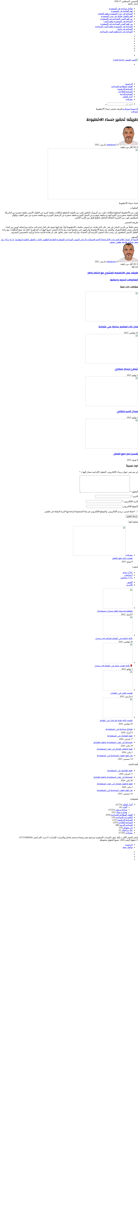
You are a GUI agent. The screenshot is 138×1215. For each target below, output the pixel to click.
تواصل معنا (128, 847)
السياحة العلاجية (125, 92)
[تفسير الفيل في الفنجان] (118, 690)
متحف (112, 242)
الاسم (134, 496)
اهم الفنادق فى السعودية (122, 11)
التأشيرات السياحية (124, 817)
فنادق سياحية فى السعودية (121, 8)
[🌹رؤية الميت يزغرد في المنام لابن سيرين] (118, 662)
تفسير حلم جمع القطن (125, 453)
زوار (3, 239)
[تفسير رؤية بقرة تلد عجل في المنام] (118, 717)
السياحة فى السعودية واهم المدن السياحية (114, 26)
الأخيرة (130, 585)
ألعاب (124, 807)
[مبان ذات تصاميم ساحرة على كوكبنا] (111, 320)
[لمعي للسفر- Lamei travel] (125, 60)
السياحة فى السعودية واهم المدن (118, 21)
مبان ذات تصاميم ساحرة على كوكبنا (118, 326)
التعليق (134, 492)
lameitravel (111, 144)
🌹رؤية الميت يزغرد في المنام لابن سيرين (114, 666)
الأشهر (130, 582)
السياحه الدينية (126, 94)
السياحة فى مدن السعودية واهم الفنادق (115, 14)
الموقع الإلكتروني (130, 506)
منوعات (129, 99)
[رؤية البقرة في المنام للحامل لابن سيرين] (118, 635)
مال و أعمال (127, 830)
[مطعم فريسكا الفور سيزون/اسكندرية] (118, 608)
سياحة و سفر (121, 810)
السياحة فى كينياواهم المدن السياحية (116, 31)
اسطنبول (19, 239)
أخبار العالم (128, 97)
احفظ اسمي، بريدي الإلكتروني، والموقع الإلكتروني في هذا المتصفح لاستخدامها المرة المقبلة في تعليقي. (89, 511)
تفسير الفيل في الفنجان (121, 693)
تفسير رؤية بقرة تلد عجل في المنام (116, 720)
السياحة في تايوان (125, 29)
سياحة (130, 242)
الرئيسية (129, 84)
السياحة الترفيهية (125, 89)
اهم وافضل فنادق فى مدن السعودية (117, 16)
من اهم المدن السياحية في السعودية (116, 19)
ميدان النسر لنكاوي (127, 411)
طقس (118, 242)
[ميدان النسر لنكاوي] (111, 405)
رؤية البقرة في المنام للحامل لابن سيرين (114, 638)
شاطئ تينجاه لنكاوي (126, 369)
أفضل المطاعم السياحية (122, 86)
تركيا (7, 239)
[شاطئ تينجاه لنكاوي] (111, 363)
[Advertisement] (89, 74)
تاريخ (12, 239)
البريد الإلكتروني (130, 501)
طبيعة (124, 242)
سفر (136, 242)
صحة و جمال (121, 812)
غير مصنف (128, 827)
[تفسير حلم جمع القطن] (111, 447)
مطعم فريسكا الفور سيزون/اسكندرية (115, 611)
